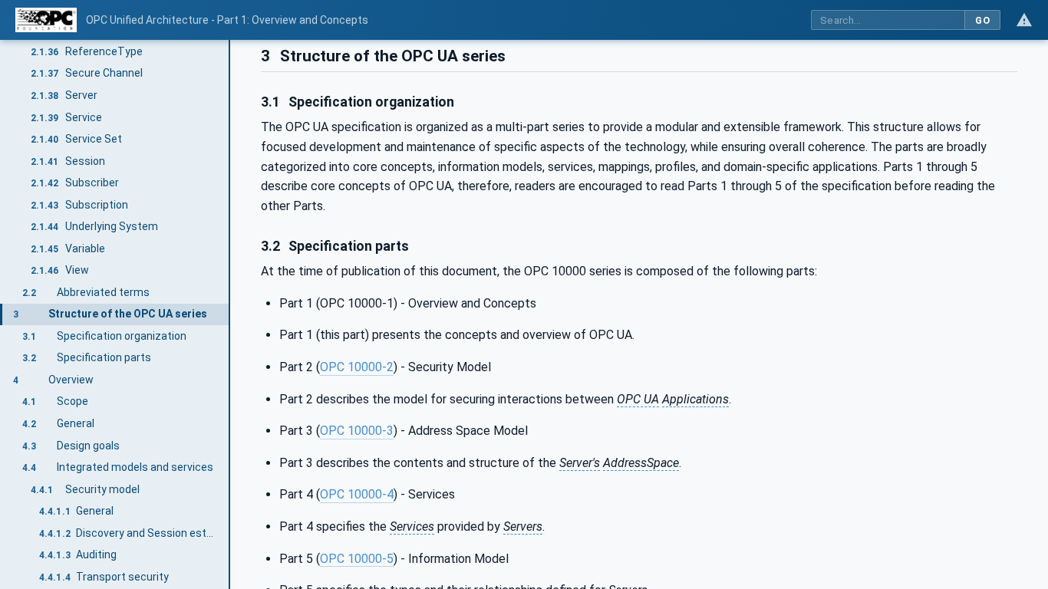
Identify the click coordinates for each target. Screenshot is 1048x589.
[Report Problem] (1024, 20)
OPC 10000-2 (357, 367)
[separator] (230, 314)
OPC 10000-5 (357, 558)
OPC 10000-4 (357, 494)
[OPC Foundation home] (46, 20)
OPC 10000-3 (357, 430)
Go (982, 20)
